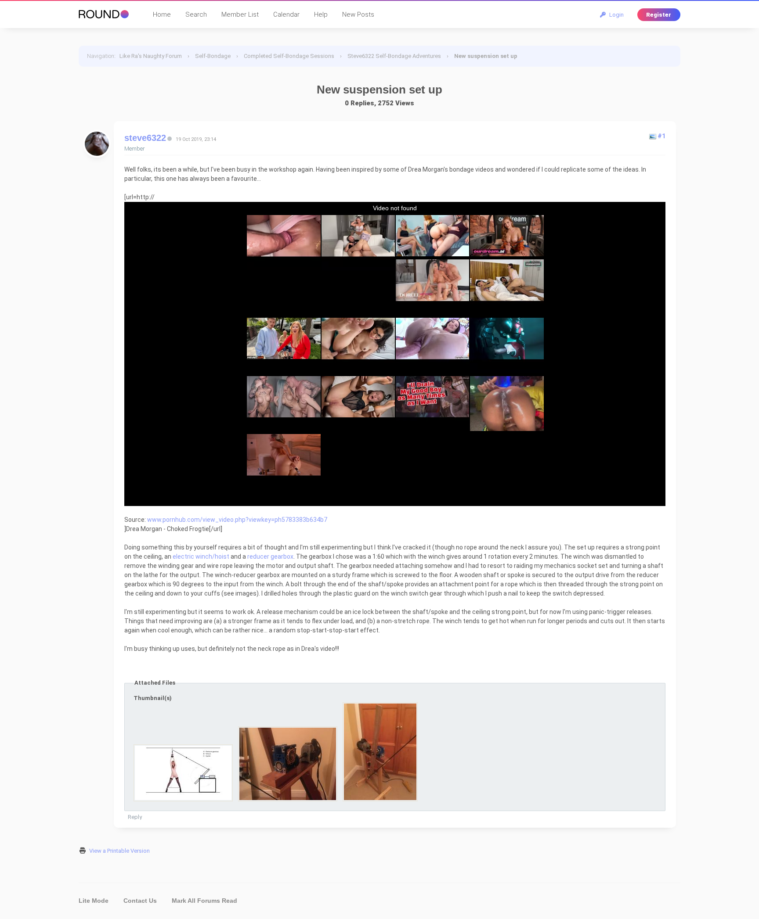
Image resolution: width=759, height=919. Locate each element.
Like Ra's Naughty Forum (150, 56)
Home (162, 14)
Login (615, 14)
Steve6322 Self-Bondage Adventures (394, 56)
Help (321, 14)
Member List (240, 14)
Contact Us (140, 900)
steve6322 (145, 138)
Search (196, 14)
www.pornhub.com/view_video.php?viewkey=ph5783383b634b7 (237, 519)
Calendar (286, 14)
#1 (661, 136)
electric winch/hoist (201, 556)
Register (658, 14)
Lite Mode (93, 900)
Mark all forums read (204, 900)
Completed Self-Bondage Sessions (289, 56)
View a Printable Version (119, 850)
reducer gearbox (270, 556)
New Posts (358, 14)
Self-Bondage (213, 56)
